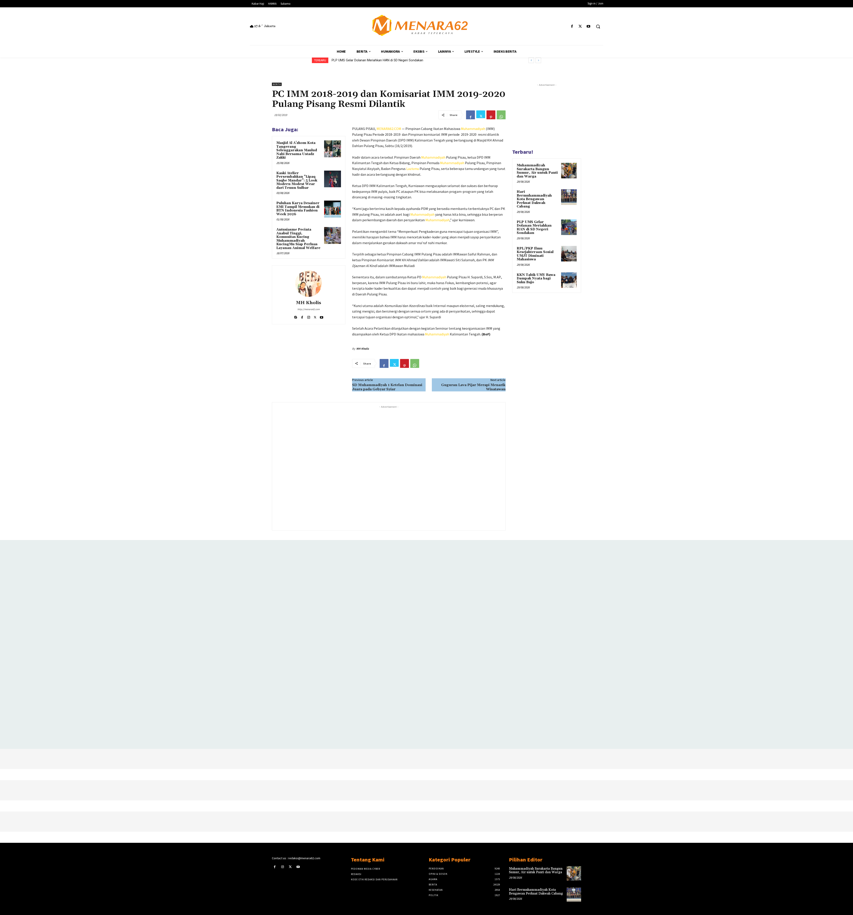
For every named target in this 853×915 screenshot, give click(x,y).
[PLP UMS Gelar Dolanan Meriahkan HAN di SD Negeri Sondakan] (569, 227)
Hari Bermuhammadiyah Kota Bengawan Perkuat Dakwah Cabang (534, 199)
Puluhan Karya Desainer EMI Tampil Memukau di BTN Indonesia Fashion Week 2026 (297, 208)
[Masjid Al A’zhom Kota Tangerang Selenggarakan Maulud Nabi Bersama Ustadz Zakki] (332, 148)
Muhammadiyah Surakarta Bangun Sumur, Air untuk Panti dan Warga (537, 171)
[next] (538, 60)
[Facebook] (572, 27)
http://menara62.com (308, 309)
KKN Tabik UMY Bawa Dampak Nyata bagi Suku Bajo (536, 278)
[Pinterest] (490, 114)
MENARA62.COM (389, 128)
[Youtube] (589, 27)
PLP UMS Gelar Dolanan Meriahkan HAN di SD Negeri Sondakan (534, 227)
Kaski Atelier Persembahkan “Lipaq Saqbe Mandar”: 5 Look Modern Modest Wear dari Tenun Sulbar (296, 180)
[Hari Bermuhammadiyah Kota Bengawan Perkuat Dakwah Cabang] (569, 197)
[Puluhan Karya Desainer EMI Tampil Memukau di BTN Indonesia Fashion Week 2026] (332, 209)
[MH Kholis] (308, 283)
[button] (598, 26)
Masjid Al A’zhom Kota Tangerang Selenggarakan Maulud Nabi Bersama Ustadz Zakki (296, 150)
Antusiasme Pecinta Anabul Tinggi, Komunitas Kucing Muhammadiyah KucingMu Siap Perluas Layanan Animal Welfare (298, 238)
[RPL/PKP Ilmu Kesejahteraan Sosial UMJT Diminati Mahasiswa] (569, 253)
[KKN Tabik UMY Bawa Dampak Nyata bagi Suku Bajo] (569, 280)
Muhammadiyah (473, 128)
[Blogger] (295, 316)
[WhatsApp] (501, 114)
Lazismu (412, 168)
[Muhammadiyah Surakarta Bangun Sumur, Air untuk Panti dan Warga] (569, 170)
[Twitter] (580, 27)
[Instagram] (308, 316)
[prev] (531, 60)
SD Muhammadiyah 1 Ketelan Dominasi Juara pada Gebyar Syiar (387, 387)
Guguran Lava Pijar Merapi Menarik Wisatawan (473, 387)
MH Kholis (308, 303)
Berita (277, 84)
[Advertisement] (388, 467)
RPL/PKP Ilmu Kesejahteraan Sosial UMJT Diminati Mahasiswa (377, 60)
